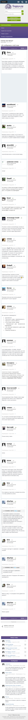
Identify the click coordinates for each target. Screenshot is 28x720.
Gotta (9, 687)
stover (9, 460)
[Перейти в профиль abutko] (4, 126)
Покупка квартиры (9, 644)
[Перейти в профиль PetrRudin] (3, 649)
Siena (5, 42)
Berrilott (10, 705)
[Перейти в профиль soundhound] (4, 105)
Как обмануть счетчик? (10, 651)
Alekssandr (10, 698)
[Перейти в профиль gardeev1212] (3, 645)
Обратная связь (16, 715)
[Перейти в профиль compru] (4, 408)
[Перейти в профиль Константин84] (4, 389)
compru (9, 407)
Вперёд (22, 48)
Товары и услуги (4, 33)
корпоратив (7, 640)
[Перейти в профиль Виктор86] (4, 428)
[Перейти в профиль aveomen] (4, 341)
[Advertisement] (14, 88)
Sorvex (9, 288)
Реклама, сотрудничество (6, 36)
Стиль (9, 715)
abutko (9, 125)
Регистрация (14, 20)
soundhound (11, 104)
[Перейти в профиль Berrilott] (3, 705)
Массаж (7, 697)
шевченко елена (12, 162)
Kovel (9, 198)
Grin (8, 483)
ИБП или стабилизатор (10, 655)
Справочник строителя (6, 30)
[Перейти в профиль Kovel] (4, 199)
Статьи (2, 28)
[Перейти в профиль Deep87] (4, 179)
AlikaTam (10, 501)
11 (14, 288)
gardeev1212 (10, 645)
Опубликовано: (7, 58)
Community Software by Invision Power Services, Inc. (14, 717)
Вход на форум (14, 17)
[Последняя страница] (26, 48)
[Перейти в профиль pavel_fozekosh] (3, 673)
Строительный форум (6, 25)
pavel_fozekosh (11, 674)
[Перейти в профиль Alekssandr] (3, 697)
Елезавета (10, 363)
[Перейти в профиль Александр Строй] (4, 218)
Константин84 (12, 388)
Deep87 (9, 178)
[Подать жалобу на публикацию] (14, 58)
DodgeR (9, 265)
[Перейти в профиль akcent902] (4, 146)
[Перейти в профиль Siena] (4, 53)
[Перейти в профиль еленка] (4, 240)
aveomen (10, 340)
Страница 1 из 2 (14, 48)
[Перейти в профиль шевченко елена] (4, 163)
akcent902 (10, 145)
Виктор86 (10, 427)
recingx (9, 444)
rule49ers (9, 642)
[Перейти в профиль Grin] (4, 484)
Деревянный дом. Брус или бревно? (13, 685)
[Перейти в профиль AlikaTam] (4, 502)
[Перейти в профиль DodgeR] (4, 266)
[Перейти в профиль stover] (4, 461)
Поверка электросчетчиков (11, 648)
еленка (9, 239)
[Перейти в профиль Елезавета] (4, 364)
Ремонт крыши (8, 672)
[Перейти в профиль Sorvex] (4, 289)
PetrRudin (9, 649)
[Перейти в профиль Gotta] (3, 686)
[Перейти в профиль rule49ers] (3, 641)
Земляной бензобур (9, 704)
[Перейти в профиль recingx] (4, 445)
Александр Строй (13, 218)
